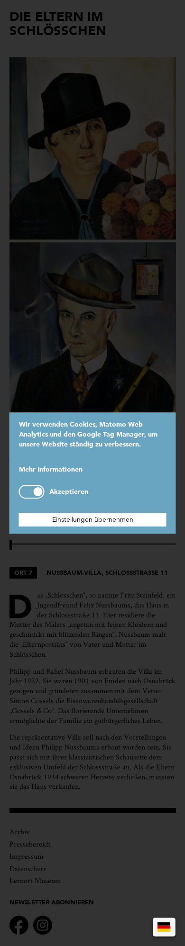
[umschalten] (32, 492)
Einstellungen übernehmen (92, 519)
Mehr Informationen (51, 469)
